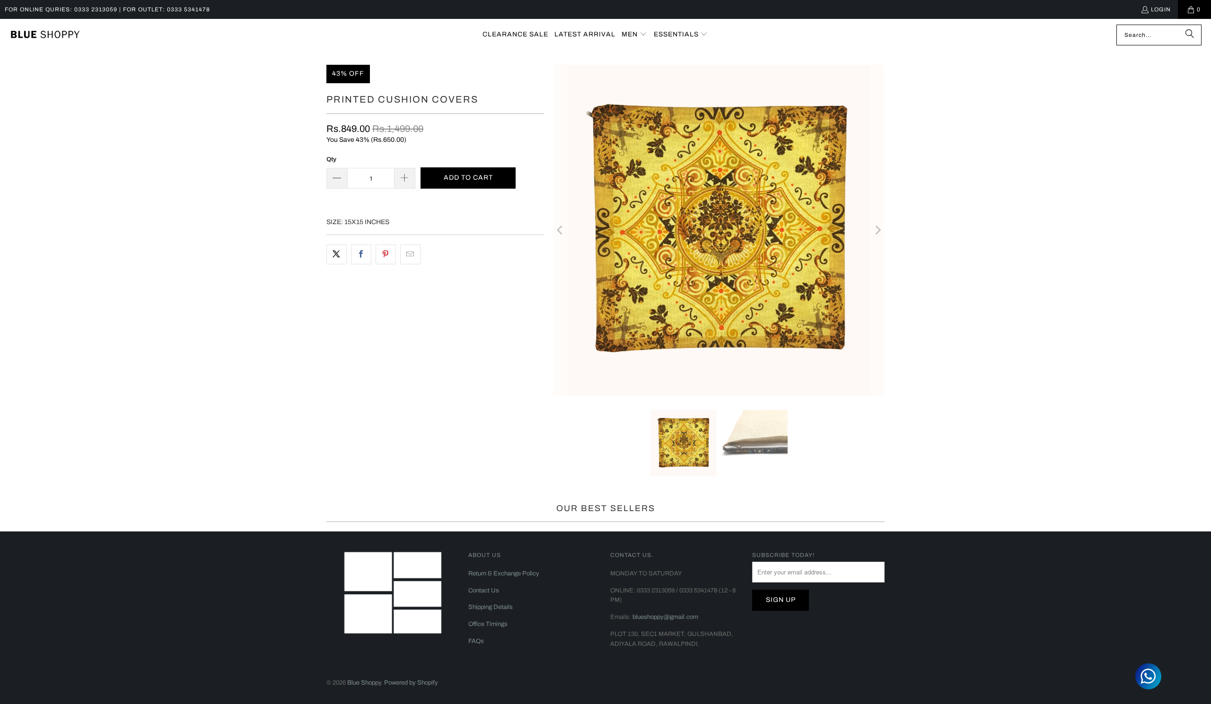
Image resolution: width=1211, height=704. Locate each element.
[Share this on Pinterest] (386, 254)
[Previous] (560, 230)
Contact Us (483, 590)
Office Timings (488, 624)
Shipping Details (490, 607)
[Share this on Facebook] (361, 254)
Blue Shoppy (364, 682)
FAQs (476, 641)
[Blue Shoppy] (44, 35)
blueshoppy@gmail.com (665, 617)
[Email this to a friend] (410, 254)
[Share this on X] (336, 254)
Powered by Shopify (411, 682)
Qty (331, 159)
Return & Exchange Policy (503, 573)
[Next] (877, 230)
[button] (634, 35)
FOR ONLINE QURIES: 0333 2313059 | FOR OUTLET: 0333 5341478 (107, 9)
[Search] (1190, 35)
